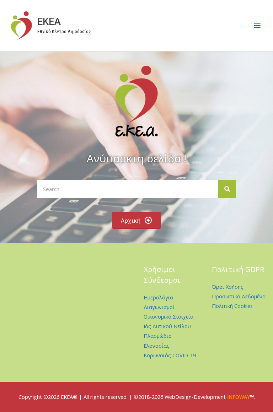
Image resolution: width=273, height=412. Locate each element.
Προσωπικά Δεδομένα (239, 296)
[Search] (227, 189)
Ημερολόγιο (158, 297)
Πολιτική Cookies (232, 305)
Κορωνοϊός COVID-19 (170, 355)
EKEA (49, 21)
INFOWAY (238, 396)
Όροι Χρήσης (227, 286)
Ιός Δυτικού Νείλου (167, 326)
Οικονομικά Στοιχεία (168, 316)
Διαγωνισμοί (159, 306)
